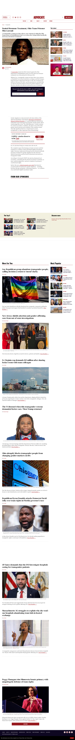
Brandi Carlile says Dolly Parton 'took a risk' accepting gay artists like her (67, 44)
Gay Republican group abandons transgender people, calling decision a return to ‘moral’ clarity (25, 270)
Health (38, 21)
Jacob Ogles (4, 274)
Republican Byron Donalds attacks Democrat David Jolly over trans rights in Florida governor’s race (24, 499)
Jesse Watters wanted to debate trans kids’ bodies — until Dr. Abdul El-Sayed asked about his (67, 273)
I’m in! (40, 94)
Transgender (7, 24)
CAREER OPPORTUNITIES (14, 732)
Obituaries (65, 275)
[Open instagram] (20, 17)
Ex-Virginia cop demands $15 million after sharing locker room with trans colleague (23, 361)
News (31, 21)
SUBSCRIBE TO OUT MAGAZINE (5, 17)
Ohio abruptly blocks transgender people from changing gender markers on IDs (22, 454)
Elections (65, 32)
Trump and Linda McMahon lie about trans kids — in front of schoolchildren (67, 287)
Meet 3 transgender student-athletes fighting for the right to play (67, 303)
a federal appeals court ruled (27, 165)
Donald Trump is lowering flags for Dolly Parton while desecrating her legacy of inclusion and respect (67, 61)
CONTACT (3, 732)
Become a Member (39, 137)
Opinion (50, 21)
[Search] (62, 17)
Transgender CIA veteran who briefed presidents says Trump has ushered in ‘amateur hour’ (19, 221)
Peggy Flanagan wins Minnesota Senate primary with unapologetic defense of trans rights (25, 680)
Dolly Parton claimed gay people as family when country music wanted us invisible (68, 52)
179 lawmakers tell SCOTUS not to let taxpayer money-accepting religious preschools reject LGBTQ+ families (67, 313)
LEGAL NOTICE (48, 732)
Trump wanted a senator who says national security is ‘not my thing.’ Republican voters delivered (67, 38)
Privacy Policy (22, 738)
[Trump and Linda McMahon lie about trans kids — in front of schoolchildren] (56, 286)
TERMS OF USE (42, 732)
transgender (15, 72)
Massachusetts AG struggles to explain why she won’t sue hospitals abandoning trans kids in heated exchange (25, 613)
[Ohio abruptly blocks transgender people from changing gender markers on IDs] (25, 473)
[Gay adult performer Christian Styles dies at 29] (56, 278)
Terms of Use (29, 738)
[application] (62, 70)
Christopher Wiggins (5, 320)
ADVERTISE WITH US (22, 732)
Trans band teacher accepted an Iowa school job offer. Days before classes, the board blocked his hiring (42, 222)
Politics (24, 21)
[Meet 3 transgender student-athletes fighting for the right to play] (56, 301)
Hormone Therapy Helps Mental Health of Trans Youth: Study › (61, 219)
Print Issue (65, 299)
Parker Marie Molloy (8, 67)
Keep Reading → (44, 354)
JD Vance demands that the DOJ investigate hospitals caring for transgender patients (25, 565)
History (45, 21)
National (64, 267)
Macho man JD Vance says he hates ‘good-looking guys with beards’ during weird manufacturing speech (68, 297)
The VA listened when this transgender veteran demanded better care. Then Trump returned (22, 407)
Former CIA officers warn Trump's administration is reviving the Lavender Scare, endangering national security (42, 229)
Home (3, 24)
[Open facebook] (13, 17)
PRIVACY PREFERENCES (35, 732)
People (64, 40)
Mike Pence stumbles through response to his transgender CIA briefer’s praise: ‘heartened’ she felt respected (19, 228)
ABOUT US (7, 732)
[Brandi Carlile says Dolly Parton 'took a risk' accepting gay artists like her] (56, 42)
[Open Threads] (18, 17)
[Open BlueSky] (15, 17)
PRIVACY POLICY (28, 732)
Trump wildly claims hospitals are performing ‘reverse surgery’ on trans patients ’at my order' (19, 234)
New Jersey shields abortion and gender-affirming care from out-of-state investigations (24, 316)
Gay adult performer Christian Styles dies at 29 (67, 279)
